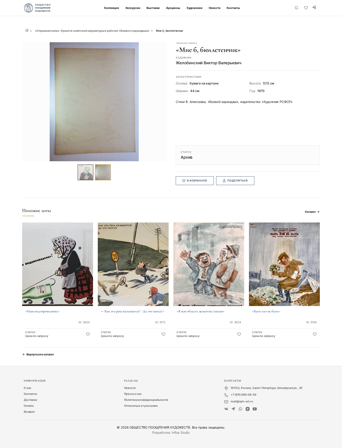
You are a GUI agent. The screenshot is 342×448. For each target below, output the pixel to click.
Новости (214, 7)
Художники (194, 7)
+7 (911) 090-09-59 (243, 394)
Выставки (153, 7)
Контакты (233, 7)
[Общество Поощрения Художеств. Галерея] (226, 409)
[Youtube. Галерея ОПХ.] (255, 409)
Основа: (182, 83)
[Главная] (26, 30)
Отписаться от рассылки (141, 405)
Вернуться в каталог (40, 354)
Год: (252, 91)
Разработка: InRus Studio (171, 433)
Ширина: (182, 91)
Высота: (255, 83)
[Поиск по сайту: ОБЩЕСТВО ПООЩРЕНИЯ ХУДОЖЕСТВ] (296, 8)
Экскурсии (132, 7)
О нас (27, 387)
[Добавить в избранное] (88, 334)
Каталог (310, 211)
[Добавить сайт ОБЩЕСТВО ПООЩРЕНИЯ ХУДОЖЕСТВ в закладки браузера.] (306, 8)
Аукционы (173, 7)
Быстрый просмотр (57, 269)
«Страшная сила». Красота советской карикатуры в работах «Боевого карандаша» (92, 30)
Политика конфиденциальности (146, 399)
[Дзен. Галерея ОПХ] (248, 409)
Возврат (29, 411)
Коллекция (111, 7)
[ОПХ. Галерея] (233, 409)
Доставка (30, 399)
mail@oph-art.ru (242, 401)
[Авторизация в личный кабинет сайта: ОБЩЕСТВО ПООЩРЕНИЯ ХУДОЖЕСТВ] (314, 7)
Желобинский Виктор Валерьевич (208, 62)
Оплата (29, 405)
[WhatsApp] (240, 409)
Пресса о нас (133, 393)
